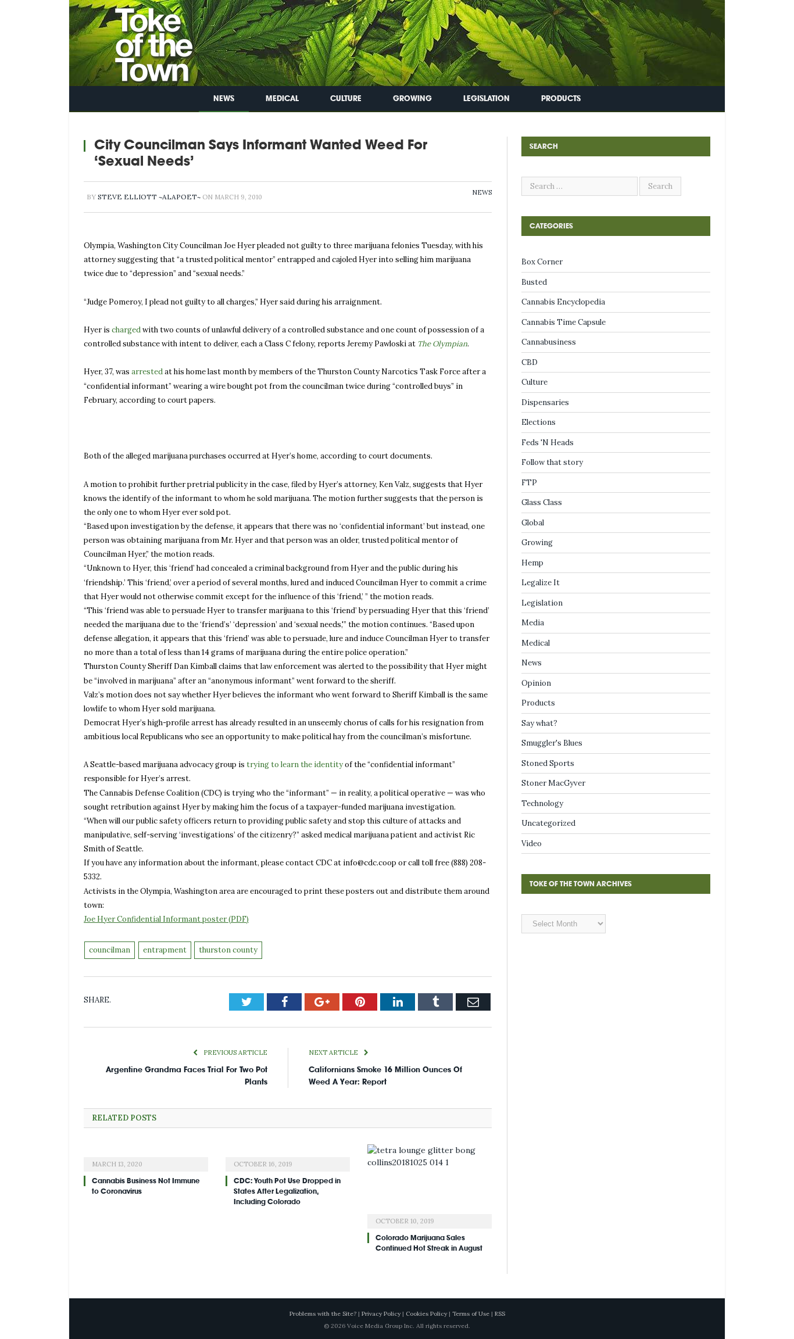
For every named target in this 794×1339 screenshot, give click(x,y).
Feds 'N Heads (547, 442)
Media (532, 623)
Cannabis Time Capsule (563, 322)
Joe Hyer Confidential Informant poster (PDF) (166, 919)
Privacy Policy (381, 1313)
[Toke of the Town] (142, 40)
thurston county (228, 950)
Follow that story (552, 462)
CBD (529, 362)
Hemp (532, 563)
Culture (346, 98)
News (223, 98)
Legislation (486, 98)
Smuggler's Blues (551, 743)
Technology (542, 803)
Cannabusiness (548, 342)
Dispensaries (545, 402)
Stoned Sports (547, 763)
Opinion (536, 683)
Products (561, 98)
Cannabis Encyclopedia (563, 302)
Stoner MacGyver (553, 783)
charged (126, 330)
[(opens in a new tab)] (146, 1156)
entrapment (165, 950)
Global (532, 523)
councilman (109, 950)
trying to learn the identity (294, 764)
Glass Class (541, 502)
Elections (538, 422)
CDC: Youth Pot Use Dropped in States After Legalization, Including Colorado (287, 1191)
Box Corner (542, 262)
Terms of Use (470, 1313)
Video (531, 843)
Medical (282, 98)
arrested (147, 372)
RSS (500, 1313)
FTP (529, 483)
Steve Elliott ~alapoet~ (149, 196)
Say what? (539, 723)
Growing (412, 98)
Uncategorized (548, 823)
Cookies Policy (426, 1313)
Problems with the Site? (322, 1313)
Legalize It (540, 583)
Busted (534, 282)
